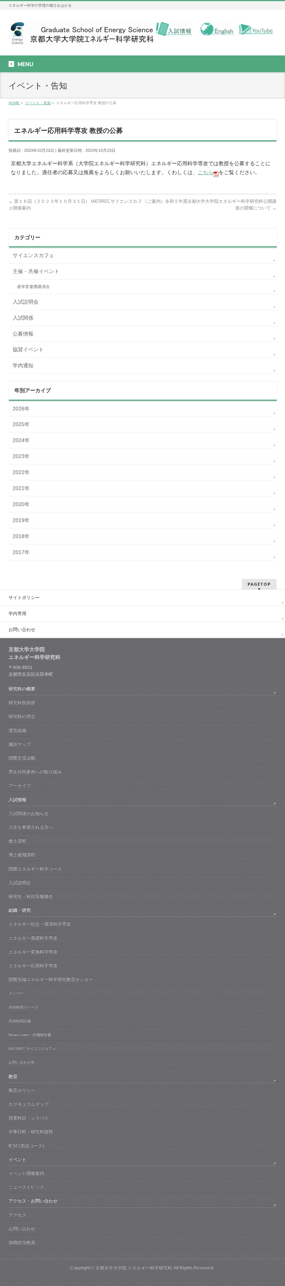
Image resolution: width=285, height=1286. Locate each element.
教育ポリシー (22, 1090)
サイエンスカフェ (33, 255)
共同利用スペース (23, 1007)
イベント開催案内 (26, 1173)
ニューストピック (26, 1187)
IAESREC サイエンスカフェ (32, 1048)
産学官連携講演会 (33, 286)
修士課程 (17, 841)
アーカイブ (20, 785)
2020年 (21, 504)
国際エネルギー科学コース (35, 868)
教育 (13, 1076)
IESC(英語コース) (26, 1145)
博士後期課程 (22, 854)
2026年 (21, 409)
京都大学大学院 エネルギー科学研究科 (133, 1267)
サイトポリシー (24, 597)
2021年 (21, 488)
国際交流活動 (22, 758)
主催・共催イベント (36, 271)
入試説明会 (26, 302)
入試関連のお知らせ (29, 813)
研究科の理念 (22, 716)
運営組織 (17, 730)
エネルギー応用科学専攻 (33, 965)
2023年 (21, 456)
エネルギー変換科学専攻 (33, 951)
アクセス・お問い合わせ (33, 1200)
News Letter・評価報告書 (30, 1035)
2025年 (21, 424)
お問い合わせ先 (22, 1062)
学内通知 (23, 365)
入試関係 (23, 318)
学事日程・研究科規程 (31, 1131)
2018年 (21, 536)
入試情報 (17, 799)
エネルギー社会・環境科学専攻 (40, 924)
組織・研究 (20, 910)
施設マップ (20, 744)
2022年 (21, 472)
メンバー (16, 993)
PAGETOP (259, 584)
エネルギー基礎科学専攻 (33, 938)
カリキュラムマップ (29, 1104)
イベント (17, 1159)
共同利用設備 (20, 1021)
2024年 (21, 440)
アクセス (17, 1215)
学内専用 (17, 613)
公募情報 (23, 334)
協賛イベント (28, 349)
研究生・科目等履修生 (31, 896)
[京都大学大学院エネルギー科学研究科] (82, 36)
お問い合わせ (22, 629)
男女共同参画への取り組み (35, 771)
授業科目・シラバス (29, 1117)
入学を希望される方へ (31, 827)
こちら (205, 172)
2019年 (21, 520)
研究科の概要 (22, 688)
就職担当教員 (22, 1242)
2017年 (21, 552)
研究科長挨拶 (22, 702)
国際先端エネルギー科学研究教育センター (51, 979)
